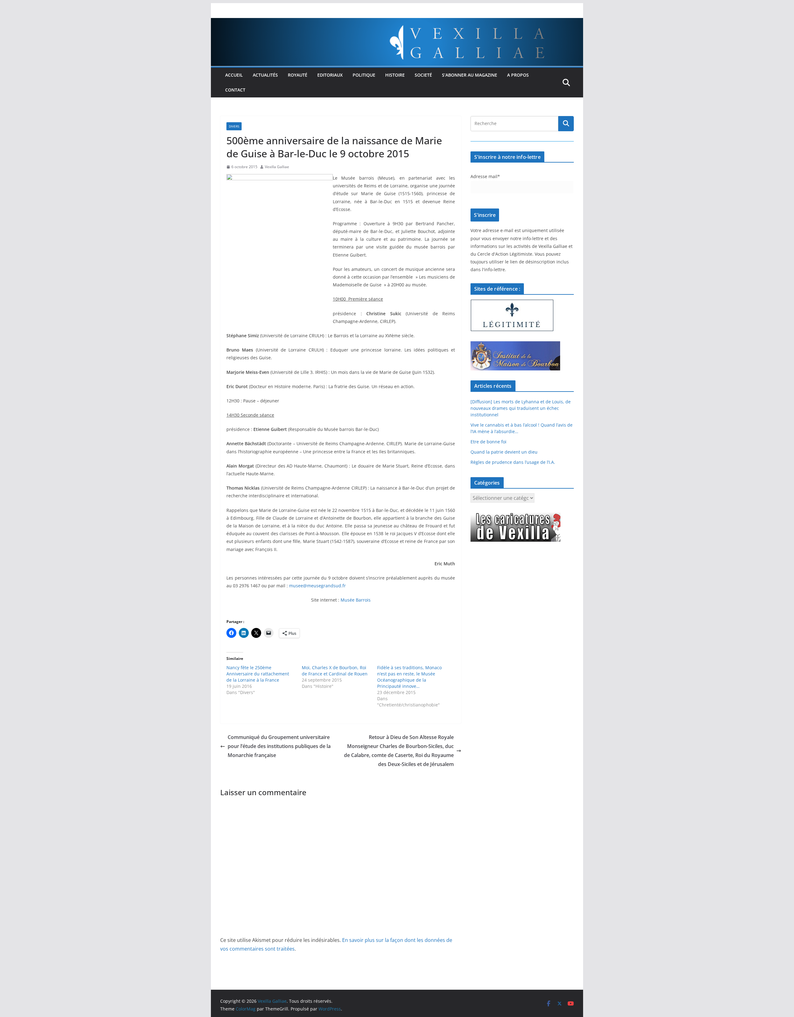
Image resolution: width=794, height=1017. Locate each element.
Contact (235, 90)
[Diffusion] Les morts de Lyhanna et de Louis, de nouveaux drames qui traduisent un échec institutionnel (521, 408)
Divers (234, 126)
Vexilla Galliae (277, 166)
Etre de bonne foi (488, 442)
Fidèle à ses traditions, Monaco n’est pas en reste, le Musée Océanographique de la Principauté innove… (409, 677)
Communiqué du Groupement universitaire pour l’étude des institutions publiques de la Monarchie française (279, 746)
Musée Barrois (356, 600)
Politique (364, 75)
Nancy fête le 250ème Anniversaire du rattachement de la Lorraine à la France (257, 674)
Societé (423, 75)
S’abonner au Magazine (469, 75)
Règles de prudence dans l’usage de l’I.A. (513, 462)
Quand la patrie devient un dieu (504, 452)
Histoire (395, 75)
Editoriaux (330, 75)
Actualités (265, 75)
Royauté (297, 75)
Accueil (234, 75)
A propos (518, 75)
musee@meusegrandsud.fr (317, 586)
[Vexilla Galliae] (397, 22)
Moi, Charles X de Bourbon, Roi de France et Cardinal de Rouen (335, 671)
